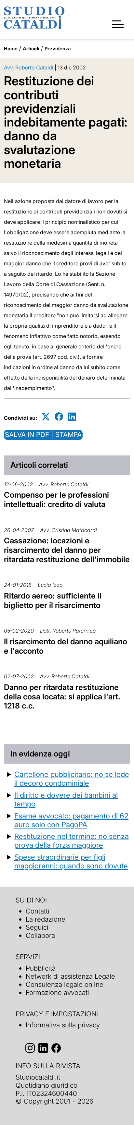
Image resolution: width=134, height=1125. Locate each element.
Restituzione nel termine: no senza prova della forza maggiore (71, 840)
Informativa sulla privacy (63, 1025)
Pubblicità (41, 968)
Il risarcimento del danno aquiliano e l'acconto (65, 646)
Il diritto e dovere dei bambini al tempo (66, 799)
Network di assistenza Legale (70, 976)
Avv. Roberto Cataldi (28, 67)
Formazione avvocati (57, 992)
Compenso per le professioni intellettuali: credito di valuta (56, 499)
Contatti (37, 911)
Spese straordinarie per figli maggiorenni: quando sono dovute (71, 861)
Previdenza (58, 48)
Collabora (40, 935)
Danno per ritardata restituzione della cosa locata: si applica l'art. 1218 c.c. (62, 697)
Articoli (31, 48)
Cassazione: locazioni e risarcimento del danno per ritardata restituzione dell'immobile (67, 550)
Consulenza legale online (64, 984)
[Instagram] (30, 1048)
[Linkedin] (72, 417)
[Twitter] (46, 417)
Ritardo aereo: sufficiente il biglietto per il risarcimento (52, 600)
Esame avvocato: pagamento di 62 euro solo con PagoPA (71, 820)
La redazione (45, 919)
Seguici (37, 927)
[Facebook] (59, 417)
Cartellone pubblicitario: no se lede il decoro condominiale (71, 778)
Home (11, 48)
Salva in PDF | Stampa (43, 434)
